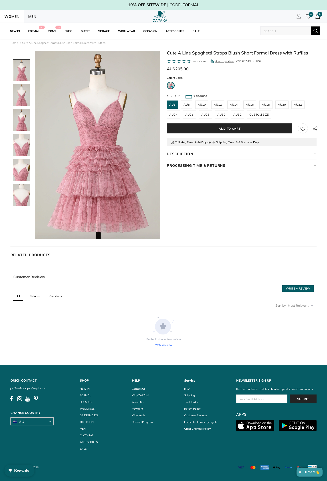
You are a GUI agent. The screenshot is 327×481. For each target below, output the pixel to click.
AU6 (172, 104)
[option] (97, 145)
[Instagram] (20, 399)
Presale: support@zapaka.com (29, 388)
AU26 (189, 114)
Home (14, 42)
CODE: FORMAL (163, 4)
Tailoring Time (184, 142)
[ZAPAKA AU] (160, 16)
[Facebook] (11, 399)
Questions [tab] (55, 296)
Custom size (259, 114)
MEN (32, 16)
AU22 (298, 104)
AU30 (221, 114)
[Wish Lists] (303, 128)
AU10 (202, 104)
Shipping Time (225, 142)
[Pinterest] (36, 399)
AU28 (205, 114)
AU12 (218, 104)
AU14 (234, 104)
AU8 (187, 104)
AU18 (266, 104)
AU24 (173, 114)
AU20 (282, 104)
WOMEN (11, 16)
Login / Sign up (298, 17)
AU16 (250, 104)
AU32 (237, 114)
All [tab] (18, 296)
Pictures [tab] (35, 296)
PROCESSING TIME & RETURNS (196, 165)
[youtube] (28, 399)
